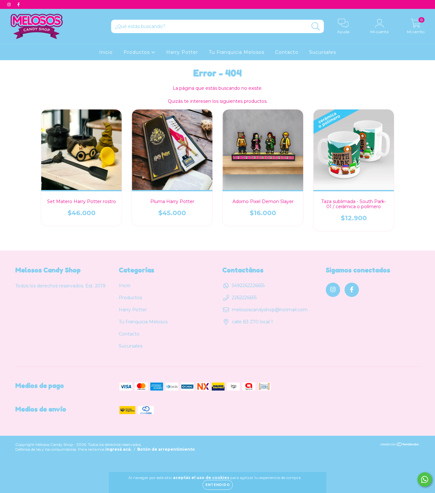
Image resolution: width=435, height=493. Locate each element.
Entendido (217, 485)
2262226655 (244, 297)
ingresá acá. (118, 449)
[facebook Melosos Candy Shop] (18, 4)
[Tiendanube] (400, 445)
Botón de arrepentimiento (166, 449)
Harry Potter (182, 52)
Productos (137, 52)
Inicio (106, 52)
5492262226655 (248, 285)
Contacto (286, 52)
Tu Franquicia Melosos (236, 52)
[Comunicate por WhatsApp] (424, 479)
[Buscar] (315, 26)
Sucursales (322, 52)
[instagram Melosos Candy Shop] (9, 4)
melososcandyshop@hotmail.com (270, 310)
